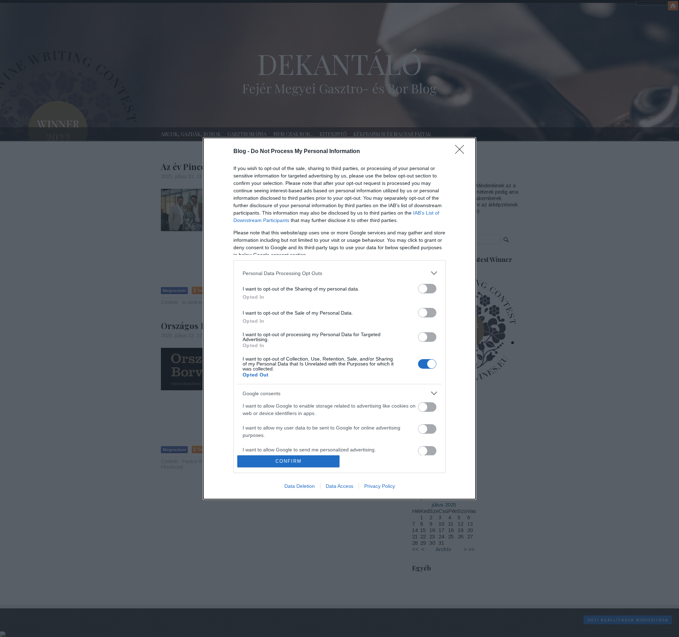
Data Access (339, 486)
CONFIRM (288, 461)
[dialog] (339, 318)
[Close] (462, 151)
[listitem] (339, 273)
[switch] (427, 288)
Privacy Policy (379, 486)
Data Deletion (299, 486)
